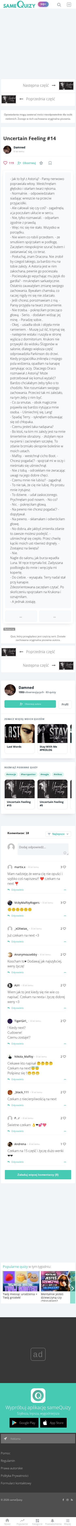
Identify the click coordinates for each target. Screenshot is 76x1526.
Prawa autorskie (12, 1468)
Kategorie (37, 1523)
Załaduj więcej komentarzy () (38, 1174)
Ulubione (42, 163)
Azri (17, 985)
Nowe (7, 1523)
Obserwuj (29, 163)
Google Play (27, 1423)
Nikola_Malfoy (23, 1056)
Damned (19, 147)
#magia (45, 774)
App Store (56, 1423)
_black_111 (21, 1092)
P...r (17, 1118)
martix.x (19, 867)
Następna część (36, 85)
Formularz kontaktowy (16, 1483)
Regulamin (8, 1461)
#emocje (11, 774)
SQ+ (43, 4)
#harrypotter (28, 774)
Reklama (15, 1439)
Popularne (22, 1523)
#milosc (58, 774)
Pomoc (5, 1453)
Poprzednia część (40, 98)
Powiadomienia (52, 1523)
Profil (65, 704)
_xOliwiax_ (21, 928)
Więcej (67, 1523)
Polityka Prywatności (14, 1476)
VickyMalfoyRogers (27, 903)
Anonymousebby (25, 954)
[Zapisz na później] (50, 163)
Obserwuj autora (33, 703)
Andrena (20, 1144)
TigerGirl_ (20, 1021)
